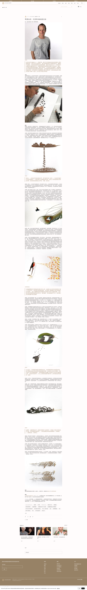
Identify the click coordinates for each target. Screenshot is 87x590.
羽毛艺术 (43, 510)
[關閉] (85, 588)
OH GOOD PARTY (8, 579)
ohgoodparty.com (29, 504)
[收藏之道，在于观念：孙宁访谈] (43, 531)
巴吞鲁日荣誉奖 (28, 506)
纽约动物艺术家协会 (37, 508)
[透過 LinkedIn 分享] (30, 516)
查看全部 (65, 525)
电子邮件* (4, 564)
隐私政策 (58, 588)
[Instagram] (80, 579)
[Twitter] (2, 7)
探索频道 (55, 504)
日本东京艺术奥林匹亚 (29, 508)
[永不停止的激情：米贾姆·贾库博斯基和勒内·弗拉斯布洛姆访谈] (27, 531)
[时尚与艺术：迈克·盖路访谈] (60, 531)
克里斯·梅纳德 (55, 508)
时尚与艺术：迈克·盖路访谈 (59, 537)
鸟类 (59, 508)
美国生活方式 (50, 504)
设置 (79, 588)
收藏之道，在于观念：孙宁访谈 (43, 537)
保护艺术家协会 (28, 510)
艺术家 (39, 504)
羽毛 (33, 510)
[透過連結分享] (32, 516)
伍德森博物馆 (34, 506)
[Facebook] (5, 7)
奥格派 (35, 504)
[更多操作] (61, 16)
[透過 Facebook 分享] (25, 516)
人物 (25, 513)
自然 (50, 508)
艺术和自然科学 (37, 510)
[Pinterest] (6, 7)
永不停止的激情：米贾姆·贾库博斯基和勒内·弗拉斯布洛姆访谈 (27, 537)
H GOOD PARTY (8, 3)
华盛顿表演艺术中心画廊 (42, 506)
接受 (83, 588)
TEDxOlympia (43, 504)
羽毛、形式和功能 (45, 508)
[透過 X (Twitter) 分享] (27, 516)
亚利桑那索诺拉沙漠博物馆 (52, 506)
